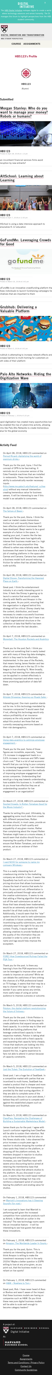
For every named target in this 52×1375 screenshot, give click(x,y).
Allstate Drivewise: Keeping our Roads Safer (25, 697)
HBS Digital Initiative (13, 10)
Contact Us (26, 1366)
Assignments (31, 43)
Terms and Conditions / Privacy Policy (26, 1362)
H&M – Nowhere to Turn (18, 1283)
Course (16, 43)
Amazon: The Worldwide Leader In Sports (26, 1243)
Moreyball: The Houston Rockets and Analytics (26, 639)
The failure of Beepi (13, 511)
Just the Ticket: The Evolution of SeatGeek (24, 1069)
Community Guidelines (26, 1369)
